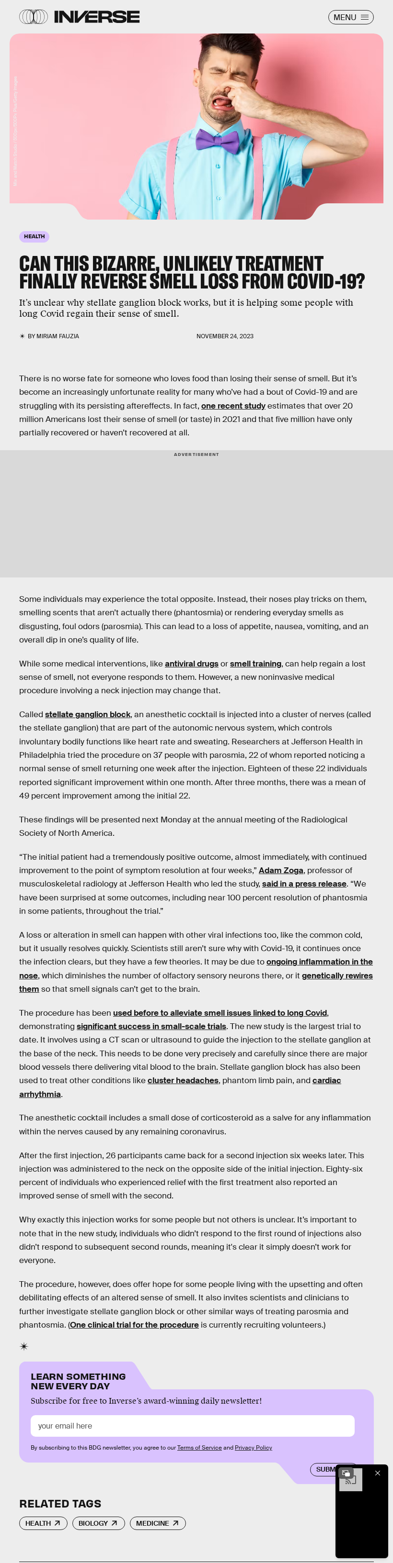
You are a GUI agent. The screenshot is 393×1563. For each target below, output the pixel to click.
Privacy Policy (253, 1448)
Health (38, 1523)
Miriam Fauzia (57, 336)
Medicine (152, 1523)
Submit (329, 1469)
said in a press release (304, 884)
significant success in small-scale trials (151, 1026)
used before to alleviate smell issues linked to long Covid (220, 1013)
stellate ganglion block (87, 714)
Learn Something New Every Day (78, 1380)
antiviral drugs (192, 664)
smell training (255, 664)
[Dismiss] (377, 1473)
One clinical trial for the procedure (134, 1325)
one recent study (233, 406)
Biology (93, 1523)
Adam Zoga (281, 870)
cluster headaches (183, 1080)
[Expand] (346, 1473)
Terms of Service (199, 1448)
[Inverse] (97, 17)
